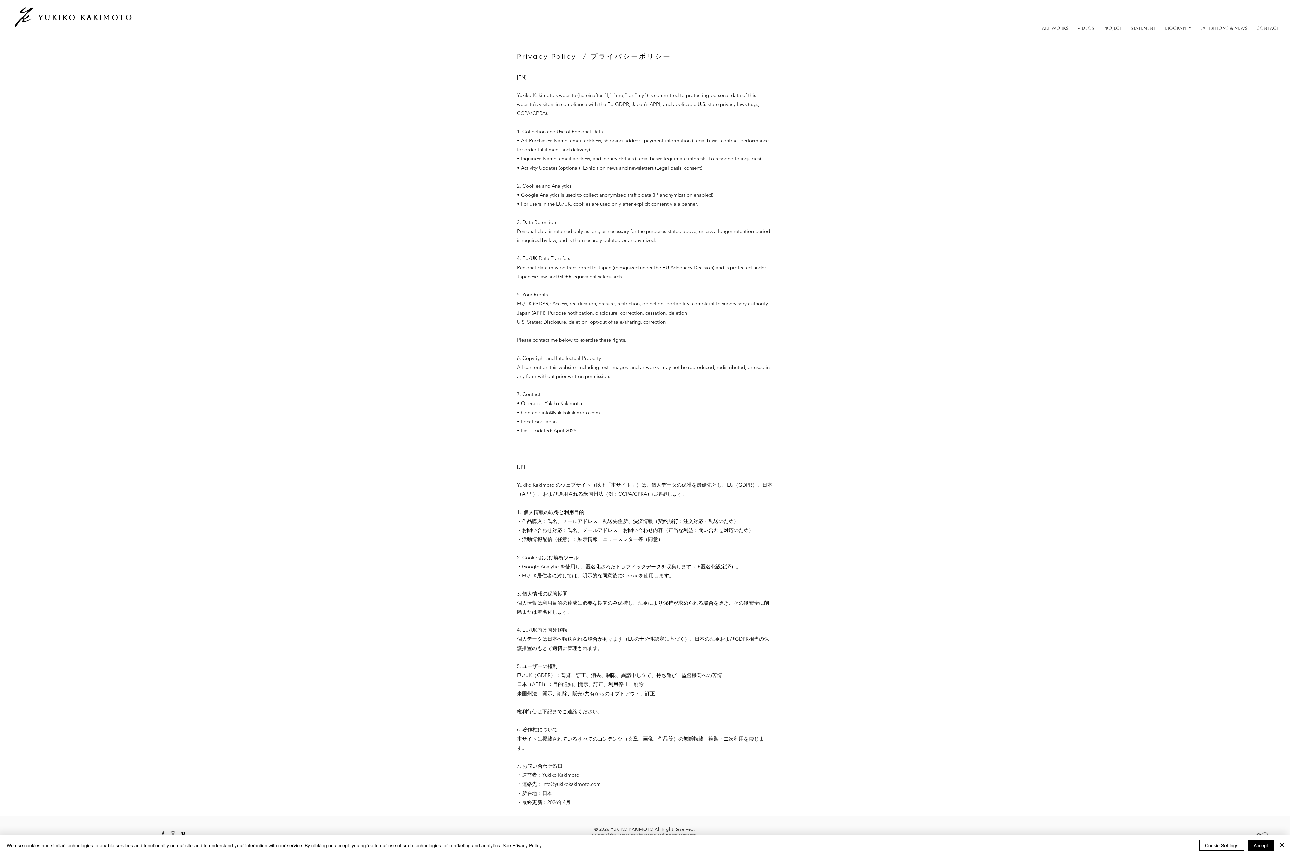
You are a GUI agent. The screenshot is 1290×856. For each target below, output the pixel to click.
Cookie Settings (1221, 845)
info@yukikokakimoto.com (571, 412)
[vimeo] (183, 834)
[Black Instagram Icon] (173, 834)
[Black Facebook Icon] (163, 834)
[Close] (1282, 845)
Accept (1261, 845)
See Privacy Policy (522, 845)
